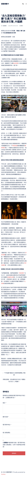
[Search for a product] (23, 4)
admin (4, 25)
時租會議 (14, 145)
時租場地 (21, 273)
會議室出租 (10, 277)
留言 (4, 403)
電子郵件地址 (7, 424)
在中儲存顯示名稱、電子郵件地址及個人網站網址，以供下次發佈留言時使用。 (14, 445)
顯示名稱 (6, 417)
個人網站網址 (6, 432)
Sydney (3, 474)
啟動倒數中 (5, 4)
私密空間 (15, 63)
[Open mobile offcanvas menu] (26, 4)
